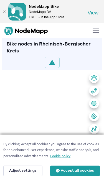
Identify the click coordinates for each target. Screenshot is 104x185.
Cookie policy (60, 156)
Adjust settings (23, 170)
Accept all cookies (77, 170)
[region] (52, 126)
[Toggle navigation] (95, 31)
